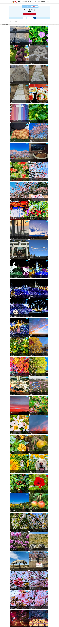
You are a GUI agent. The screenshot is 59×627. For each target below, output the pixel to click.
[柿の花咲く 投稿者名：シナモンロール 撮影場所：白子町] (42, 122)
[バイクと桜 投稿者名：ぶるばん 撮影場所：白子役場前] (24, 161)
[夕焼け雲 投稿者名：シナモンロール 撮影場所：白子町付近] (42, 336)
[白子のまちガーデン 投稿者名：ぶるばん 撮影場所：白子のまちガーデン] (42, 317)
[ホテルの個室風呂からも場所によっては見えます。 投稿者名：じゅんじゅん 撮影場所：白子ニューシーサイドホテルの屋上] (22, 239)
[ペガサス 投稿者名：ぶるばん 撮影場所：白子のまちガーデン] (22, 278)
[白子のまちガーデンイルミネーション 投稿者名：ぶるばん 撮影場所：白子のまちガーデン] (22, 297)
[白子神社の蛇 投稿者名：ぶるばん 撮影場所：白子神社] (42, 83)
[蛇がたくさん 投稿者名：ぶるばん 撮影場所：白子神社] (22, 83)
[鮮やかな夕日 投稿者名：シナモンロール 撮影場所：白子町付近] (43, 239)
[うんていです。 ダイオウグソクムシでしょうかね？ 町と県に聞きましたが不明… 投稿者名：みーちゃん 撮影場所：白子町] (27, 570)
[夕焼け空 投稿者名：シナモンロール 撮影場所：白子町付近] (22, 414)
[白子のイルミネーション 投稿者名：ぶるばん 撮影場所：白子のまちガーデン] (42, 297)
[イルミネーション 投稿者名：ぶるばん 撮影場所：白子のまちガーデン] (42, 278)
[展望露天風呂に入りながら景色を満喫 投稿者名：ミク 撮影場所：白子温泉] (42, 161)
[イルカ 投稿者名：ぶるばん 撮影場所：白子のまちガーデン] (22, 317)
